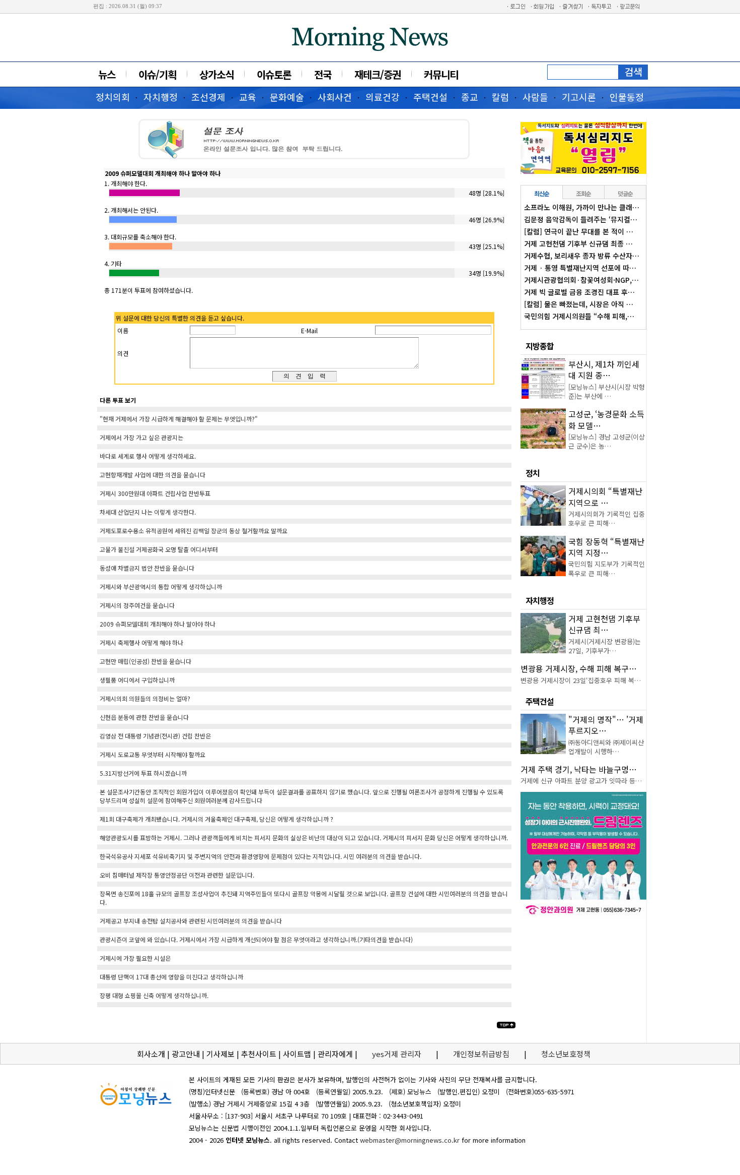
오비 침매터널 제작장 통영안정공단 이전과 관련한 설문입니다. (177, 875)
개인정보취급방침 (481, 1053)
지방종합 (540, 346)
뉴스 (106, 74)
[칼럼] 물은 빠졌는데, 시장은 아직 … (578, 304)
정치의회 (113, 96)
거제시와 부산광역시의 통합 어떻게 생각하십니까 (161, 586)
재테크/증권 (377, 74)
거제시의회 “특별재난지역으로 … (605, 496)
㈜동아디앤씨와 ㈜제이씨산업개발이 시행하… (606, 746)
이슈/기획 (157, 74)
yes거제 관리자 (397, 1053)
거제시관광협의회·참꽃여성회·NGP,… (581, 280)
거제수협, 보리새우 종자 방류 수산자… (581, 256)
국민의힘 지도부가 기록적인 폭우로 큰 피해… (606, 568)
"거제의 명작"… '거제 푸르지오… (605, 724)
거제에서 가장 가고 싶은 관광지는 (141, 437)
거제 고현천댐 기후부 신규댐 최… (604, 624)
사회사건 (335, 96)
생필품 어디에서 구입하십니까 (137, 679)
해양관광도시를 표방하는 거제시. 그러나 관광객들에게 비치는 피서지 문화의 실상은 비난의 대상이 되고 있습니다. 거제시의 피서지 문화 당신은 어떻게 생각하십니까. (304, 837)
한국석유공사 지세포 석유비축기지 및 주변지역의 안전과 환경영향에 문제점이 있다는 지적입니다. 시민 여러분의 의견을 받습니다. (260, 856)
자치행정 (160, 96)
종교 (469, 96)
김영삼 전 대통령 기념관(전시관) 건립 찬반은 (155, 735)
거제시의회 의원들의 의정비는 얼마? (145, 698)
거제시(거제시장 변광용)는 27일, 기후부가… (604, 646)
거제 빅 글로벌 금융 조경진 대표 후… (579, 292)
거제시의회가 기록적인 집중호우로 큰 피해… (606, 518)
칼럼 (500, 96)
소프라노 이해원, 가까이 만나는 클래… (581, 207)
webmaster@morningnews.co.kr (410, 1140)
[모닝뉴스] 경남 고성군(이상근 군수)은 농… (606, 441)
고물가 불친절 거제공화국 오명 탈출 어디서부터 (159, 549)
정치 (533, 473)
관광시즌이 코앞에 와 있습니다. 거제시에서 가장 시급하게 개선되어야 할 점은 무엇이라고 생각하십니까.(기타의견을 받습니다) (256, 939)
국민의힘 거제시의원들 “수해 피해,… (579, 316)
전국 (322, 74)
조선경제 (208, 96)
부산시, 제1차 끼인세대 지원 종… (603, 369)
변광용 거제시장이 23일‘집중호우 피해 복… (581, 680)
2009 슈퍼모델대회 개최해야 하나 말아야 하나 (157, 624)
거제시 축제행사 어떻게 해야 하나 (141, 642)
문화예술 (287, 96)
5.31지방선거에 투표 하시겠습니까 (143, 773)
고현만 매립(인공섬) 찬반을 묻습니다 (145, 661)
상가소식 (216, 74)
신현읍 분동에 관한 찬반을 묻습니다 (144, 717)
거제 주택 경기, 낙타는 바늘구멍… (579, 769)
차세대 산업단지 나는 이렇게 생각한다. (148, 512)
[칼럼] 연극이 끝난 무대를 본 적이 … (578, 231)
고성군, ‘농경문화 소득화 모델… (606, 419)
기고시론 (579, 96)
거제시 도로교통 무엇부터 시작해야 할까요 (152, 754)
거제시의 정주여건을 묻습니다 (137, 605)
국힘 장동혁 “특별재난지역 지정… (606, 547)
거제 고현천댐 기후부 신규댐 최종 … (578, 243)
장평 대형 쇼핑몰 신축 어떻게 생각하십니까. (154, 995)
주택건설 (430, 96)
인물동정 (627, 96)
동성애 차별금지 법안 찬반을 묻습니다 (147, 568)
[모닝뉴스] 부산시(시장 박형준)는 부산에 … (606, 391)
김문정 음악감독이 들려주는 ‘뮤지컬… (580, 219)
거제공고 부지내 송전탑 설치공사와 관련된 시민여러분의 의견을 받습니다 (191, 920)
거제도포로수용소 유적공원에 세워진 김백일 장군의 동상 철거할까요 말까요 (193, 530)
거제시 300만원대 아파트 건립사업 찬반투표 (155, 493)
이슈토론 (274, 74)
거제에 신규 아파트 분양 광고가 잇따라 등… (581, 780)
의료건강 (382, 96)
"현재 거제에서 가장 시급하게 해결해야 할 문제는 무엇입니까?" (179, 418)
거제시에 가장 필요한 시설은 (135, 958)
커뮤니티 (441, 74)
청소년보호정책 (565, 1053)
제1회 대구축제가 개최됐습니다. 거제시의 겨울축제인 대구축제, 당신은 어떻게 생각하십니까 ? (216, 819)
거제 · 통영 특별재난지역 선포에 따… (580, 268)
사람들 (535, 96)
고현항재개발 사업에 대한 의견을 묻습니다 (152, 474)
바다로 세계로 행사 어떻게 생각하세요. (148, 456)
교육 (247, 96)
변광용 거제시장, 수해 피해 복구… (579, 668)
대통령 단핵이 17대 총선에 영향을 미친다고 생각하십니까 (171, 976)
